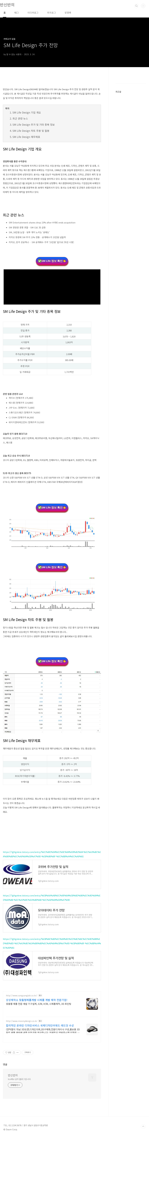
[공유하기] (14, 1052)
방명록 (68, 12)
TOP (143, 1126)
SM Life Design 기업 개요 (27, 112)
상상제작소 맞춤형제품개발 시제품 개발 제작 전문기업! (36, 1000)
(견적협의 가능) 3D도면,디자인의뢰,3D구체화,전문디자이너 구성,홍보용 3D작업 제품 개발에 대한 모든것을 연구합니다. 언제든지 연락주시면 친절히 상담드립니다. (43, 1031)
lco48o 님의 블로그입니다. (19, 1079)
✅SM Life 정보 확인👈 (52, 260)
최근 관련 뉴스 (20, 118)
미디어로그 (33, 12)
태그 (16, 12)
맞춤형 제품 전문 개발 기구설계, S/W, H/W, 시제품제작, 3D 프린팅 (38, 1003)
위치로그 (51, 12)
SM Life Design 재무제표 (26, 137)
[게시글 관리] (17, 1052)
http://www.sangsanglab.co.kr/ (21, 995)
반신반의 (7, 4)
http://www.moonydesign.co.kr (21, 1021)
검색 (136, 6)
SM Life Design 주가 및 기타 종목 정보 (34, 124)
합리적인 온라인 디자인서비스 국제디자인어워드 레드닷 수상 (40, 1025)
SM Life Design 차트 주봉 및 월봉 (31, 130)
